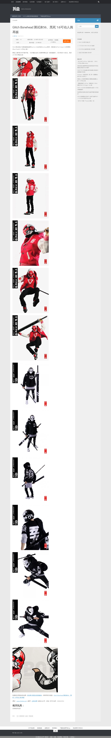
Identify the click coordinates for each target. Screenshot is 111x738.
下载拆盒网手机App (45, 16)
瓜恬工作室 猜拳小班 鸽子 (85, 52)
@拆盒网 (34, 701)
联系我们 (54, 728)
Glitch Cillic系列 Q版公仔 (84, 42)
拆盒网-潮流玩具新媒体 (34, 695)
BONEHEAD (22, 716)
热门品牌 (47, 2)
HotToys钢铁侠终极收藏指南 (30, 16)
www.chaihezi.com (22, 701)
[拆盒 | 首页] (16, 9)
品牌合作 (47, 728)
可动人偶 (31, 716)
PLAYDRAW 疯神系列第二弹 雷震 (87, 49)
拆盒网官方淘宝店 (74, 2)
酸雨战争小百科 (16, 16)
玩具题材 (39, 2)
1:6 (17, 716)
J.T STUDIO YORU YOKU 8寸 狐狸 (86, 45)
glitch (27, 716)
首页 (12, 2)
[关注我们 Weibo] (98, 20)
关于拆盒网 (31, 728)
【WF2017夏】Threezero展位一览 (85, 101)
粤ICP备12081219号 (17, 733)
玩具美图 (32, 2)
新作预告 (25, 2)
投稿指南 (39, 728)
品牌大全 (63, 2)
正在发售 (18, 2)
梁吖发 (15, 36)
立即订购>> (67, 41)
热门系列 (55, 2)
